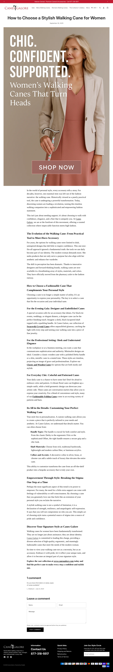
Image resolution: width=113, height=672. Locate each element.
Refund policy (61, 654)
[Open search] (100, 8)
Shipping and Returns (64, 651)
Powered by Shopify (20, 665)
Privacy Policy (62, 649)
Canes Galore (32, 538)
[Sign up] (107, 654)
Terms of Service (63, 657)
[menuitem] (88, 8)
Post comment (35, 629)
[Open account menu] (104, 8)
